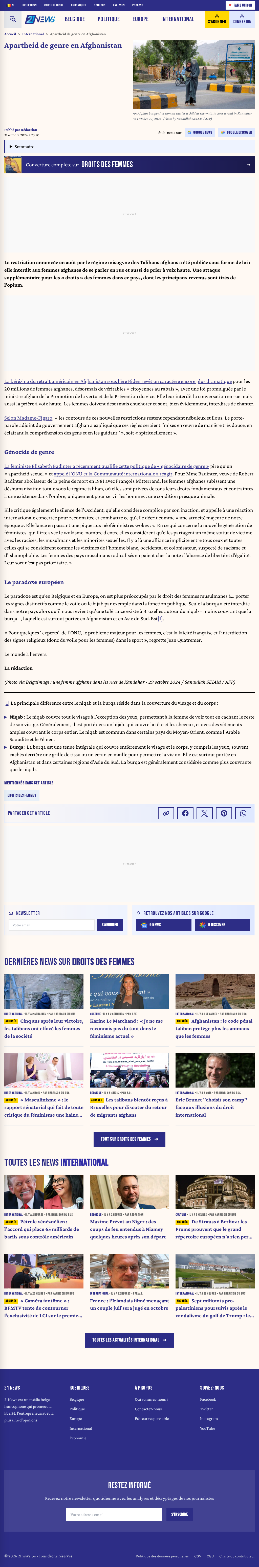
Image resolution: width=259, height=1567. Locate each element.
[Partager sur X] (205, 813)
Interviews (30, 5)
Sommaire (24, 146)
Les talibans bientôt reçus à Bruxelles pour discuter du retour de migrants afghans (129, 1107)
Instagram (209, 1418)
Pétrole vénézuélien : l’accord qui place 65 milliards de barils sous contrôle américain (41, 1229)
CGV (197, 1556)
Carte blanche (53, 5)
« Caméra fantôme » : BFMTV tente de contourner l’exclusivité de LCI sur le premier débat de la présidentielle (42, 1309)
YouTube (207, 1428)
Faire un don (240, 5)
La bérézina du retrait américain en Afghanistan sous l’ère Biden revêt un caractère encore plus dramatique (118, 381)
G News (155, 924)
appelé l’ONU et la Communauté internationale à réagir (113, 474)
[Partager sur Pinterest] (224, 813)
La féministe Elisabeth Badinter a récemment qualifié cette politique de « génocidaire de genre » (106, 466)
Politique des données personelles (162, 1556)
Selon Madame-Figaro (28, 418)
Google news (202, 132)
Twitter (206, 1409)
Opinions (99, 5)
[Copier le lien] (166, 813)
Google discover (239, 132)
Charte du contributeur (237, 1556)
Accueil (10, 34)
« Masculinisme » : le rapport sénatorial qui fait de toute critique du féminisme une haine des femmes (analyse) (43, 1108)
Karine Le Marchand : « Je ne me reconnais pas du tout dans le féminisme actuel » (126, 1028)
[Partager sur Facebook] (185, 813)
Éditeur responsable (152, 1418)
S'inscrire (179, 1514)
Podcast (138, 5)
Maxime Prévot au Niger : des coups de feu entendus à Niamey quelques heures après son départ (128, 1229)
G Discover (216, 924)
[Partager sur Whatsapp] (243, 813)
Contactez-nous (148, 1409)
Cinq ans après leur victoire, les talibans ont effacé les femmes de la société (43, 1028)
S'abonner (110, 924)
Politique (109, 19)
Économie (78, 1438)
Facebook (208, 1399)
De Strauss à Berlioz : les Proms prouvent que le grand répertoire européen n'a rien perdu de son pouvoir (215, 1229)
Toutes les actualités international (126, 1340)
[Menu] (12, 19)
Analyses (119, 5)
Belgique (75, 19)
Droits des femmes (22, 795)
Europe (140, 19)
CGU (210, 1556)
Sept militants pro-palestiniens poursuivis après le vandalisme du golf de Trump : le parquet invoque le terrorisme (213, 1309)
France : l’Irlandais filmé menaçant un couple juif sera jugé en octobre (129, 1304)
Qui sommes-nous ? (151, 1399)
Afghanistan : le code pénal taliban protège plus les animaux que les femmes (214, 1028)
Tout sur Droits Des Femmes (126, 1139)
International (177, 19)
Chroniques (79, 5)
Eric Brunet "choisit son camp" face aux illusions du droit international (211, 1107)
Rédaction (29, 130)
